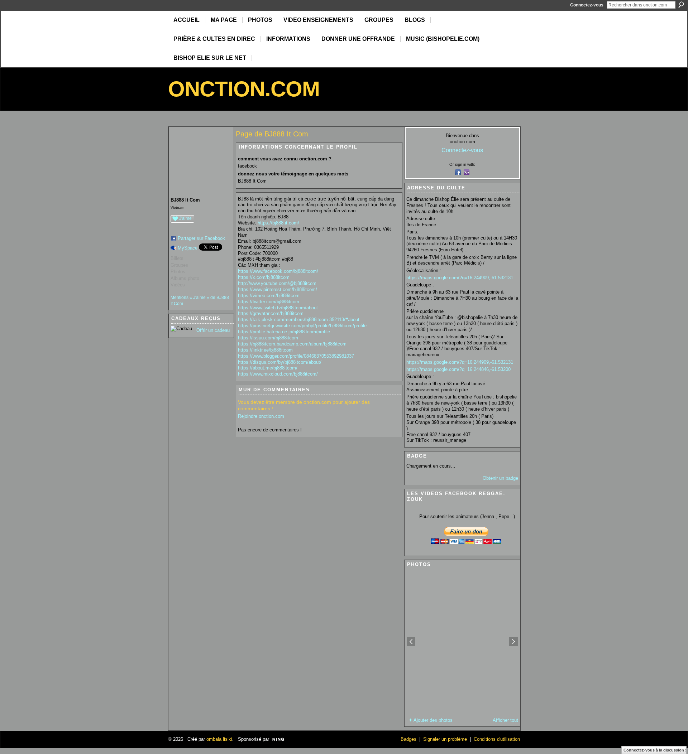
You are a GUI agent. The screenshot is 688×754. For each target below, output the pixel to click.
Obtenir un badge (500, 478)
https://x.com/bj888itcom (264, 277)
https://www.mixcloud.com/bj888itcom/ (278, 374)
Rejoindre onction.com (261, 416)
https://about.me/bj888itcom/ (267, 368)
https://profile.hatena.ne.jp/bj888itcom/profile (284, 331)
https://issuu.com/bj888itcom (268, 337)
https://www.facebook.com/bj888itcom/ (278, 271)
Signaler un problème (445, 739)
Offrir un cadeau (213, 330)
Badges (408, 739)
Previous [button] (411, 641)
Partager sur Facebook (201, 238)
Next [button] (513, 641)
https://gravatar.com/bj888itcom (271, 313)
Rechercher (681, 4)
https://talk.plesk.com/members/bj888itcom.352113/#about (298, 319)
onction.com (244, 89)
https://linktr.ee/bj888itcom (265, 350)
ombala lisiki (219, 739)
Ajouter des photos (433, 720)
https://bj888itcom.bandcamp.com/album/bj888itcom (292, 344)
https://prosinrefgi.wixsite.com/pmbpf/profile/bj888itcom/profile (302, 325)
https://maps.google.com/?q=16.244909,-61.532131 (459, 277)
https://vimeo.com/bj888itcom (269, 295)
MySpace (187, 248)
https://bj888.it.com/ (278, 223)
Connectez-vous (586, 5)
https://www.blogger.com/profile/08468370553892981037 (296, 356)
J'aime (185, 218)
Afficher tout (505, 720)
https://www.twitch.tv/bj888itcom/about (278, 307)
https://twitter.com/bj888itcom (268, 301)
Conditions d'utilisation (497, 739)
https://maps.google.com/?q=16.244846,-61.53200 (458, 369)
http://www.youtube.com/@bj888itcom (277, 283)
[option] (462, 641)
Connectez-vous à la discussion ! (655, 750)
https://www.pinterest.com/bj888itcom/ (277, 289)
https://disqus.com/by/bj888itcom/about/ (279, 362)
